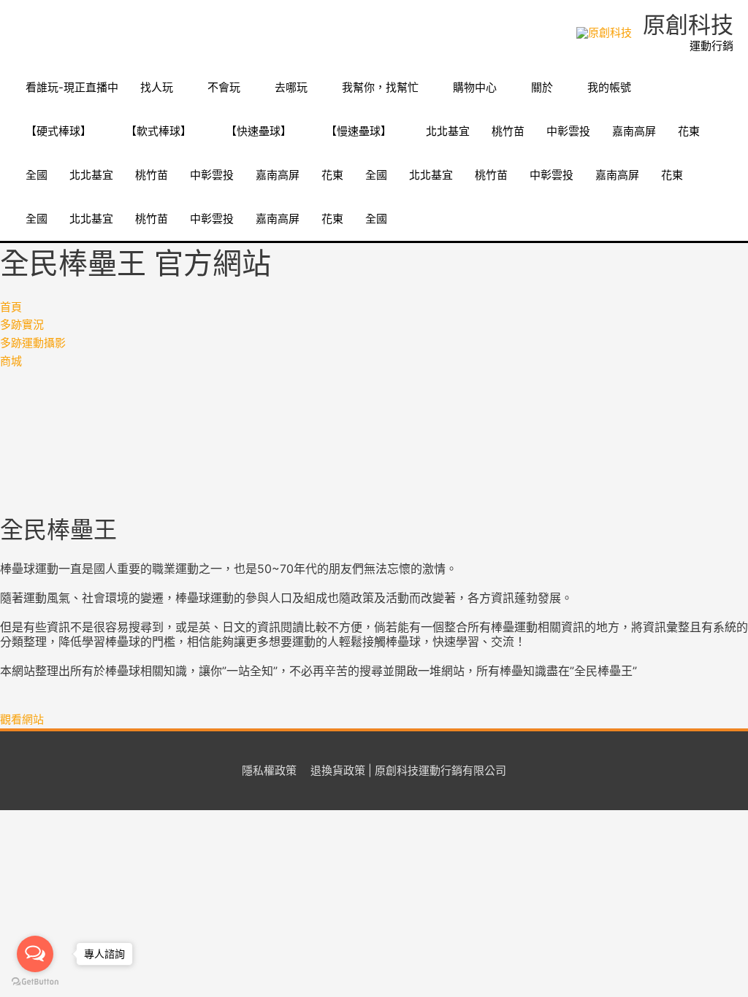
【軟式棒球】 (158, 131)
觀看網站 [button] (22, 719)
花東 (689, 131)
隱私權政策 (269, 770)
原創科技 (688, 24)
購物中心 (475, 87)
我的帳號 (609, 87)
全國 (36, 175)
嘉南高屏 (634, 131)
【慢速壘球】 (359, 131)
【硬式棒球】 (58, 131)
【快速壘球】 (258, 131)
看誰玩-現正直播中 (72, 87)
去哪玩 (291, 87)
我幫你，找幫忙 (380, 87)
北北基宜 (448, 131)
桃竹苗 (508, 131)
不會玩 (223, 87)
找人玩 (156, 87)
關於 (542, 87)
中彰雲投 (568, 131)
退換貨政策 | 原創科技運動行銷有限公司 (408, 770)
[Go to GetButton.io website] (35, 982)
